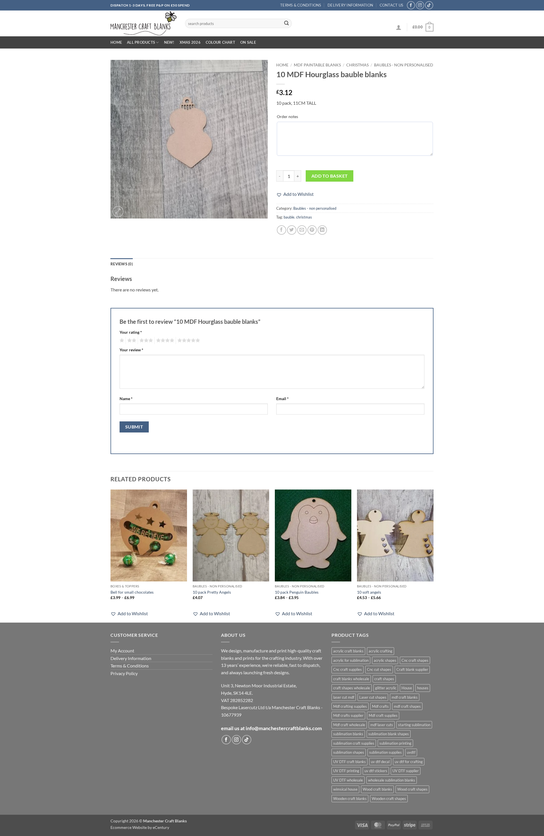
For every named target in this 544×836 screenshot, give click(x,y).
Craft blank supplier (412, 669)
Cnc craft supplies (347, 669)
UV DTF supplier (405, 770)
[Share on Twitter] (291, 230)
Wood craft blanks (377, 789)
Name (126, 398)
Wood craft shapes (412, 789)
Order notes (287, 116)
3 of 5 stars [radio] (145, 340)
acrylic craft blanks (348, 651)
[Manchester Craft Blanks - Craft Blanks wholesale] (143, 23)
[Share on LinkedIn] (322, 230)
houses (422, 688)
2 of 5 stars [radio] (131, 340)
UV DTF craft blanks (349, 761)
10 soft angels (369, 592)
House (406, 688)
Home (116, 42)
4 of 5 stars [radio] (164, 340)
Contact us (391, 5)
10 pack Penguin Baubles (296, 592)
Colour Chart (220, 42)
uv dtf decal (380, 761)
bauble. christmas (298, 217)
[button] (398, 27)
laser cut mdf (343, 697)
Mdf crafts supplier (348, 715)
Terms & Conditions (300, 5)
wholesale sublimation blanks (391, 780)
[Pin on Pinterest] (312, 230)
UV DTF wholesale (348, 780)
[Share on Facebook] (281, 230)
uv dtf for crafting (409, 761)
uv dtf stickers (375, 770)
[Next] (433, 555)
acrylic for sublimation (351, 660)
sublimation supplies (385, 752)
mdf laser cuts (381, 724)
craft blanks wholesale (351, 679)
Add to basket (329, 175)
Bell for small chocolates (132, 592)
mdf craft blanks (405, 697)
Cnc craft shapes (414, 660)
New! (169, 42)
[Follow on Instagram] (420, 5)
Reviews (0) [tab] (121, 264)
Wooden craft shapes (389, 798)
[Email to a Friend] (302, 230)
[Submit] (286, 23)
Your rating (131, 332)
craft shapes (384, 679)
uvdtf (411, 752)
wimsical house (345, 789)
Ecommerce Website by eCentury (139, 827)
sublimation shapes (348, 752)
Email (282, 398)
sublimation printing (395, 743)
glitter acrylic (385, 688)
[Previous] (111, 555)
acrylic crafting (380, 651)
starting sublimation (414, 724)
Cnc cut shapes (379, 669)
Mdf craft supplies (383, 715)
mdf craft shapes (407, 706)
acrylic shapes (385, 660)
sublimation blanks (348, 734)
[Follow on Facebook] (411, 5)
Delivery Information (350, 5)
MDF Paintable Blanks (317, 65)
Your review (131, 349)
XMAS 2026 (190, 42)
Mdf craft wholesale (349, 724)
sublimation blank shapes (388, 734)
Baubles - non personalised (403, 65)
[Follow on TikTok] (429, 5)
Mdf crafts (380, 706)
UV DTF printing (346, 770)
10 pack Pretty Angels (212, 592)
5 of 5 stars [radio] (188, 340)
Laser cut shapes (372, 697)
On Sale (248, 42)
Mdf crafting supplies (350, 706)
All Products (141, 42)
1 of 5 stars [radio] (121, 340)
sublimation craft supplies (353, 743)
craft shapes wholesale (351, 688)
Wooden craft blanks (350, 798)
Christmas (357, 65)
